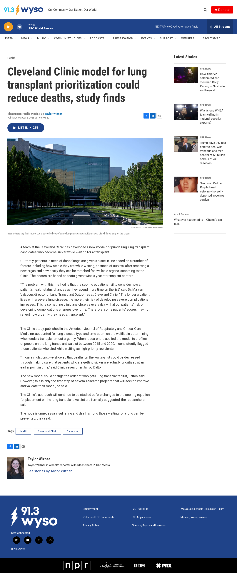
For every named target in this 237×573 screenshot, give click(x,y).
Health (11, 58)
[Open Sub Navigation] (16, 38)
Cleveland (73, 431)
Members (188, 38)
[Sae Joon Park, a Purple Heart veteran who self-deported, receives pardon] (186, 184)
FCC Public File (140, 509)
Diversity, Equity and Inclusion (149, 525)
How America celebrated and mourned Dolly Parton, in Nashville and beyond (212, 82)
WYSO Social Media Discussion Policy (202, 509)
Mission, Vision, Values (194, 517)
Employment (90, 509)
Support (166, 38)
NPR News (205, 68)
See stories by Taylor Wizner (50, 471)
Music (41, 38)
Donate (224, 10)
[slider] (25, 27)
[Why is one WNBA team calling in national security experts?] (186, 112)
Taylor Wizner (53, 114)
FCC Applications (141, 517)
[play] (8, 27)
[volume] (19, 27)
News (25, 38)
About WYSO (212, 38)
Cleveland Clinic (47, 431)
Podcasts (97, 38)
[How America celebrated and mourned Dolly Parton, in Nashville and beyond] (186, 75)
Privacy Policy (91, 525)
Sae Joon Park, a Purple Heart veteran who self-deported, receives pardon (212, 191)
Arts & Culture (181, 214)
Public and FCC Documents (98, 517)
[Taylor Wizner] (15, 468)
